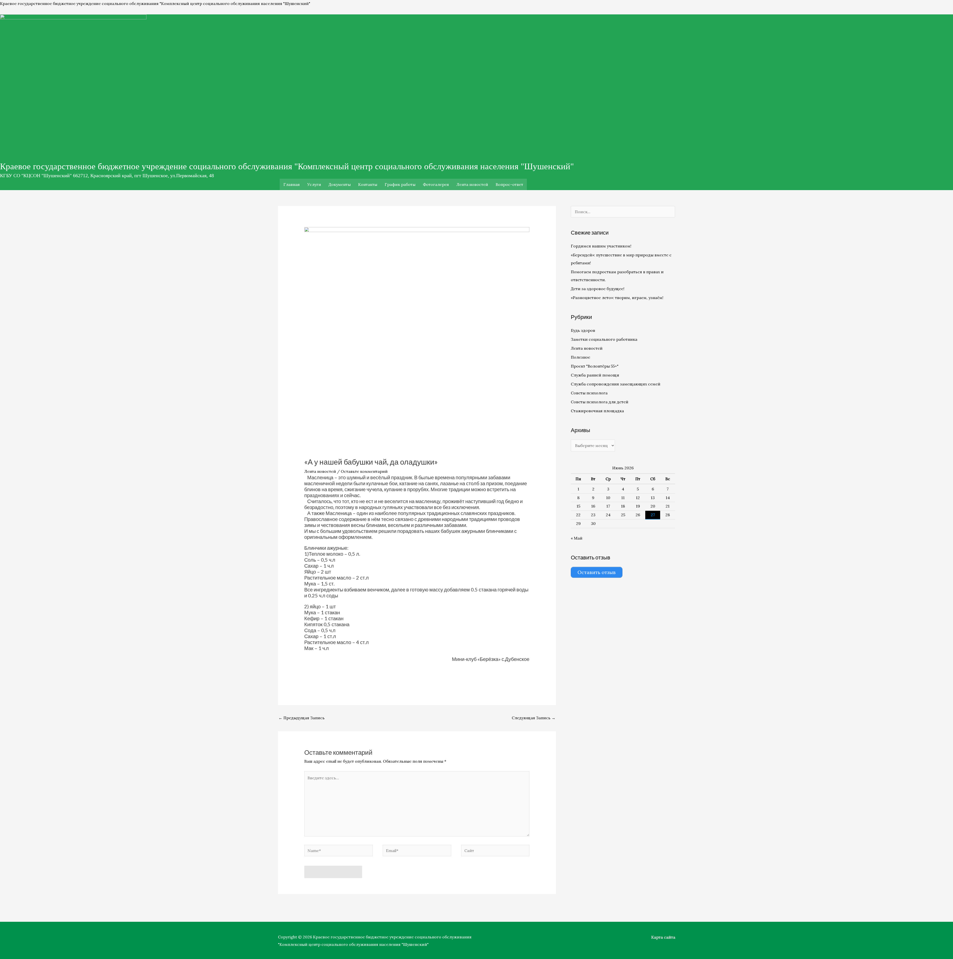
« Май (576, 538)
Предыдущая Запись (301, 717)
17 (608, 506)
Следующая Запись (533, 717)
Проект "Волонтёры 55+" (594, 366)
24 (608, 514)
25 (623, 514)
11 (623, 497)
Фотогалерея (436, 184)
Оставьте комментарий (364, 471)
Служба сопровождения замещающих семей (615, 383)
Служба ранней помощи (595, 375)
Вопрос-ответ (509, 184)
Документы (340, 184)
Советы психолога (589, 392)
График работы (400, 184)
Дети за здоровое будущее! (597, 288)
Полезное (580, 357)
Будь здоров (583, 330)
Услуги (314, 184)
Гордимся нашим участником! (601, 245)
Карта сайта (663, 937)
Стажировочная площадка (597, 410)
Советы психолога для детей (599, 401)
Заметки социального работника (604, 339)
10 (608, 497)
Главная (291, 184)
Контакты (367, 184)
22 (578, 514)
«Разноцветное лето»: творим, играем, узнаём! (617, 297)
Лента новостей (472, 184)
